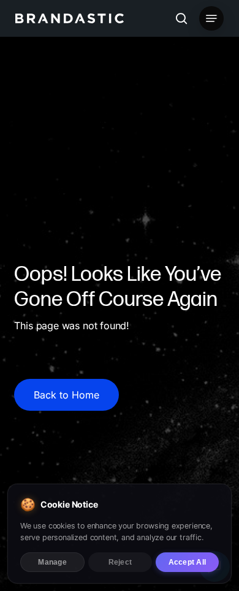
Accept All (187, 562)
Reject (120, 562)
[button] (211, 18)
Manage (52, 562)
